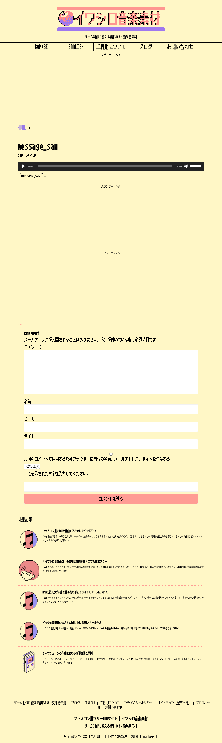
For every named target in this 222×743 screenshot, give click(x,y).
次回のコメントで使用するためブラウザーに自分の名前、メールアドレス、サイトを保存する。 (98, 459)
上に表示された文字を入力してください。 (57, 473)
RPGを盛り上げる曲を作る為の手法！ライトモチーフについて (75, 592)
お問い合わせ (180, 47)
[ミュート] (186, 166)
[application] (111, 166)
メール (29, 419)
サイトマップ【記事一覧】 (174, 703)
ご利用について (111, 47)
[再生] (23, 166)
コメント (33, 347)
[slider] (196, 166)
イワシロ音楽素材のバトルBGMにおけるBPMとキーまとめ (72, 623)
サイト (29, 436)
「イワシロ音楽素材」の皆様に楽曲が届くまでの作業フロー (75, 561)
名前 (27, 401)
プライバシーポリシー (138, 703)
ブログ (145, 47)
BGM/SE (41, 47)
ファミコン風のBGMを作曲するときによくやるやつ (69, 531)
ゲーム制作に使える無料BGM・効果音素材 (40, 703)
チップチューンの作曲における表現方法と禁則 (68, 653)
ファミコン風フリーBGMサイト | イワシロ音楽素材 (111, 718)
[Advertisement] (111, 87)
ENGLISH (76, 47)
